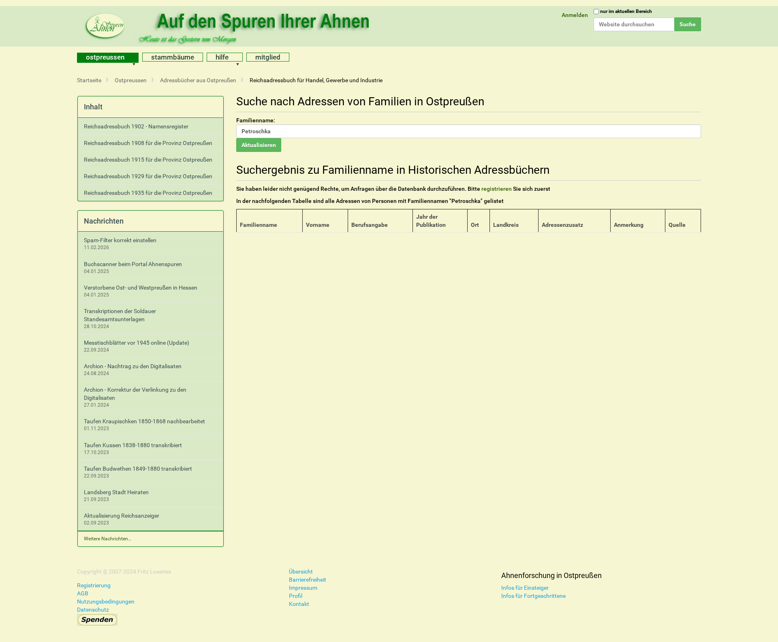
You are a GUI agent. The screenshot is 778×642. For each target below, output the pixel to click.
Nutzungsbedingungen (106, 601)
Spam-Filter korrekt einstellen (120, 240)
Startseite (89, 80)
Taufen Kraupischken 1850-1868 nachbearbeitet (144, 421)
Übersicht (301, 571)
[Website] (229, 26)
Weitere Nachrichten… (107, 539)
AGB (82, 593)
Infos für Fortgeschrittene (533, 596)
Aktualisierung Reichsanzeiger (121, 515)
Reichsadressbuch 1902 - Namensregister (136, 126)
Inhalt (93, 106)
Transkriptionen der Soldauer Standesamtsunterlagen (120, 315)
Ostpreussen (105, 57)
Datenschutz (93, 609)
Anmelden (575, 15)
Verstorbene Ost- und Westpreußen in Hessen (140, 287)
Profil (295, 596)
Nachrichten (104, 221)
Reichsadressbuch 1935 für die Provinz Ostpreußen (148, 193)
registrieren (496, 189)
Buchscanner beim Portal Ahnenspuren (133, 264)
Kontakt (299, 604)
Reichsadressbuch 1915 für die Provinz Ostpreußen (148, 159)
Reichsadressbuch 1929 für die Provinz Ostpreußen (148, 176)
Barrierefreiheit (307, 579)
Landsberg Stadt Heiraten (116, 492)
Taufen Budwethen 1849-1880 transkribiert (138, 468)
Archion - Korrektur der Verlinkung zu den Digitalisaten (135, 393)
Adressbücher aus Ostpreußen (198, 80)
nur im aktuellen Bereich (626, 11)
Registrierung (94, 585)
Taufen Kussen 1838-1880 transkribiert (133, 445)
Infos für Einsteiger (525, 587)
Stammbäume (172, 57)
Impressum (303, 587)
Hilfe (222, 57)
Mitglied (267, 57)
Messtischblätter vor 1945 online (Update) (136, 342)
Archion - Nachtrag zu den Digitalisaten (133, 366)
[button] (136, 58)
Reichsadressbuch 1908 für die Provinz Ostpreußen (148, 143)
